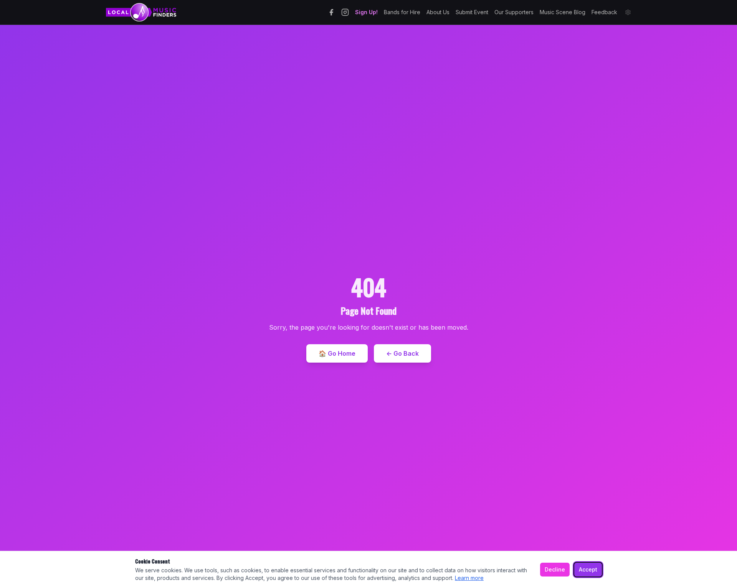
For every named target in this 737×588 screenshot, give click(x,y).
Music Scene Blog (562, 12)
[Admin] (628, 12)
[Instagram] (345, 12)
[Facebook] (331, 12)
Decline (555, 569)
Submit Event (472, 12)
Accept (588, 569)
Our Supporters (514, 12)
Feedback (604, 12)
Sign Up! (366, 12)
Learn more (469, 578)
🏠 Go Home (337, 353)
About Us (437, 12)
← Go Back (402, 353)
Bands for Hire (402, 12)
